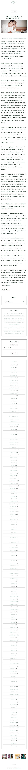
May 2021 (13, 527)
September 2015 (13, 702)
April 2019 (13, 591)
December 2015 (13, 694)
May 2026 (13, 372)
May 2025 (13, 403)
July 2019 (13, 583)
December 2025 (13, 385)
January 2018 (13, 630)
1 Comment (23, 14)
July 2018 (13, 614)
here (6, 277)
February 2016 (13, 689)
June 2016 (13, 678)
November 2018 (13, 604)
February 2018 (13, 627)
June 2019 (13, 586)
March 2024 (13, 439)
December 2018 (13, 601)
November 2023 (13, 449)
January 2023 (13, 475)
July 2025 (13, 398)
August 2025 (13, 395)
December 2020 (13, 539)
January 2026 (13, 383)
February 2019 (13, 596)
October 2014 (13, 730)
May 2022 (13, 496)
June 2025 (13, 401)
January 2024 (13, 444)
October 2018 (13, 606)
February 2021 (13, 534)
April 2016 (13, 684)
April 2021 (13, 529)
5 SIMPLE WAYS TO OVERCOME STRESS (14, 17)
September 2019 (13, 578)
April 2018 (13, 622)
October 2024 (13, 421)
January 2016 (13, 691)
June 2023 (13, 462)
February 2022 (13, 503)
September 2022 (13, 485)
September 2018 (13, 609)
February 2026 (13, 380)
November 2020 (13, 542)
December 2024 (12, 416)
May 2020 (13, 558)
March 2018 (13, 624)
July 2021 (13, 521)
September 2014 (13, 733)
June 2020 (13, 555)
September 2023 (13, 455)
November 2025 (13, 388)
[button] (14, 11)
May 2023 (13, 465)
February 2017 (13, 658)
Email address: (14, 344)
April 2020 (13, 560)
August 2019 (13, 581)
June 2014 (13, 740)
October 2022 (13, 483)
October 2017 (13, 637)
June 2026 (13, 370)
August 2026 (13, 365)
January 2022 (13, 506)
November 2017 (13, 635)
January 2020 (13, 568)
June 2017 (13, 648)
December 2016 (13, 663)
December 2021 (13, 509)
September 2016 (13, 671)
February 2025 (13, 411)
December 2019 (13, 570)
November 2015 (13, 696)
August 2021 (13, 519)
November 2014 (13, 727)
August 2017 (13, 642)
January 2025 (13, 413)
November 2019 (13, 573)
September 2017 (13, 640)
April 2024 (12, 437)
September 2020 (13, 547)
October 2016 (13, 668)
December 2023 (13, 447)
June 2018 (13, 617)
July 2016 (13, 676)
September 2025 (13, 393)
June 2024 (13, 431)
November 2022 (13, 480)
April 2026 (12, 375)
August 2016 (13, 673)
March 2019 (13, 594)
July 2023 (13, 460)
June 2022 (13, 493)
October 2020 (13, 545)
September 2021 (13, 516)
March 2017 (13, 655)
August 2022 (13, 488)
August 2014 (13, 735)
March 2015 (13, 717)
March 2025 (13, 408)
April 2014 (13, 745)
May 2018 (13, 619)
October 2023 (13, 452)
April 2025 (12, 406)
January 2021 (13, 537)
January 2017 (13, 660)
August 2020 (13, 550)
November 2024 (12, 419)
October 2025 (13, 390)
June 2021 (13, 524)
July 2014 (13, 738)
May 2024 (13, 434)
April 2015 (13, 714)
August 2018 (13, 612)
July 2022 (13, 491)
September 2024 (13, 424)
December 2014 (13, 725)
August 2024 (13, 426)
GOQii (14, 2)
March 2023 (13, 470)
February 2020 (13, 565)
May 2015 (13, 712)
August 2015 (13, 704)
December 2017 (13, 632)
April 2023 (13, 467)
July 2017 (13, 645)
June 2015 (13, 709)
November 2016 (13, 666)
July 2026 (13, 367)
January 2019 (13, 599)
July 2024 (13, 429)
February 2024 (13, 442)
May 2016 (13, 681)
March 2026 (13, 377)
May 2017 (13, 650)
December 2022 (13, 478)
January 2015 (13, 722)
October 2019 (13, 576)
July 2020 (13, 552)
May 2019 (13, 588)
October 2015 (13, 699)
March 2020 (13, 563)
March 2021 (13, 532)
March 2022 (13, 501)
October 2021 (13, 514)
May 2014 (13, 743)
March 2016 (13, 686)
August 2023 (13, 457)
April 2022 (13, 498)
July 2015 (13, 707)
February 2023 (13, 473)
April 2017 (13, 653)
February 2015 (13, 720)
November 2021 (13, 511)
